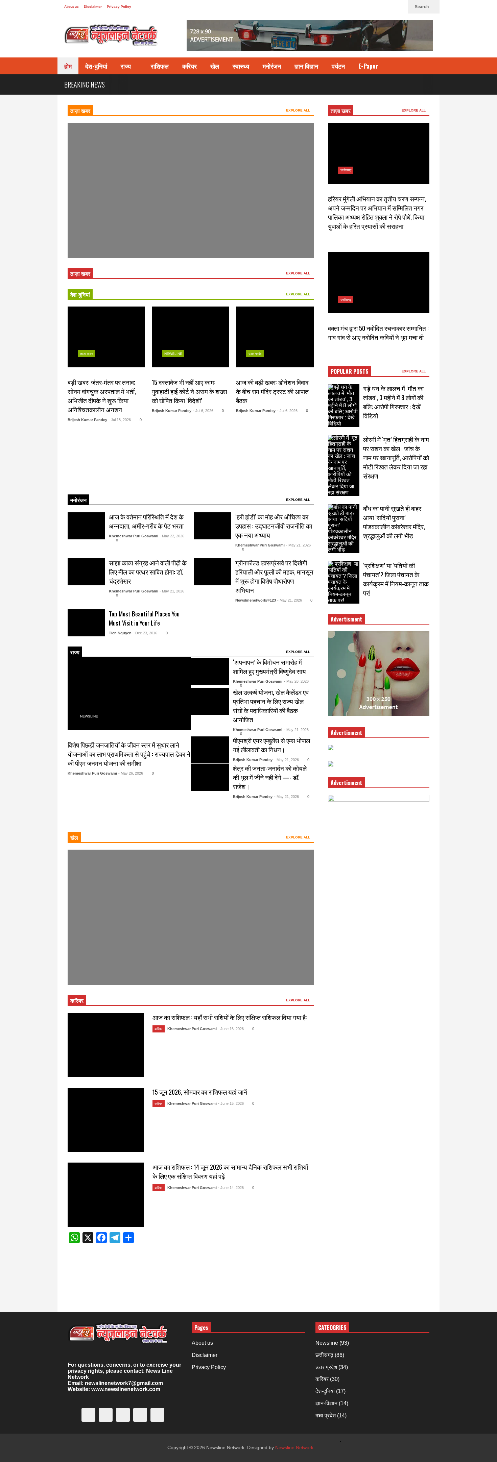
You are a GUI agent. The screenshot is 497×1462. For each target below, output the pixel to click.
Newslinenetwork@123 (255, 600)
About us (71, 6)
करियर (189, 66)
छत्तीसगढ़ (345, 170)
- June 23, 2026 (116, 236)
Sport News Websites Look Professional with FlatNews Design (150, 952)
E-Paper (368, 66)
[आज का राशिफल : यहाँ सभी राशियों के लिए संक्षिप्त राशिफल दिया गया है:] (106, 1045)
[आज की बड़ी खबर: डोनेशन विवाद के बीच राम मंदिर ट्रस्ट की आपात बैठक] (274, 337)
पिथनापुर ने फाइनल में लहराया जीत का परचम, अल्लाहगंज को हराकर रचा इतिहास (165, 225)
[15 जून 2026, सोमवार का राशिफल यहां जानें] (106, 1120)
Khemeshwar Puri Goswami (133, 536)
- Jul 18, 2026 (120, 420)
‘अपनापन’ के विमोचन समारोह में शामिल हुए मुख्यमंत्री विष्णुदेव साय (269, 666)
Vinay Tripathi (90, 236)
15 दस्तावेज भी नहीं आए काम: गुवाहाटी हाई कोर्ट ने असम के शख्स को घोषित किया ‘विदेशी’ (189, 391)
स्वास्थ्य (241, 66)
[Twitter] (334, 7)
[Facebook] (345, 7)
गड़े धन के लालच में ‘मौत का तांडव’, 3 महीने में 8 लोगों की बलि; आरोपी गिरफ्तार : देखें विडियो (393, 402)
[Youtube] (388, 7)
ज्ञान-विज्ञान (326, 1403)
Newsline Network (294, 1447)
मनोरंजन (272, 66)
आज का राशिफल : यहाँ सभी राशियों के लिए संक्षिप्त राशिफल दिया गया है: (229, 1017)
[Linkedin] (399, 7)
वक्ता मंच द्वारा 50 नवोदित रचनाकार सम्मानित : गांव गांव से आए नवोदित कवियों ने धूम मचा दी (378, 332)
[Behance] (378, 7)
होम (68, 66)
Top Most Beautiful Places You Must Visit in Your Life (144, 618)
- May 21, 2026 (298, 545)
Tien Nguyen (120, 633)
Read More (92, 480)
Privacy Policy (119, 6)
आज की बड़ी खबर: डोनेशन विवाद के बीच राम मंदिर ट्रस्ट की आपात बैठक (272, 391)
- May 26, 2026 (130, 773)
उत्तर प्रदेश (255, 354)
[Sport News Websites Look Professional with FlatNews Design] (191, 917)
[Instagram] (367, 7)
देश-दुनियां (96, 66)
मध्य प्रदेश (325, 1415)
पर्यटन (338, 66)
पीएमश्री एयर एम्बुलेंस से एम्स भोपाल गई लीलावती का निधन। (271, 745)
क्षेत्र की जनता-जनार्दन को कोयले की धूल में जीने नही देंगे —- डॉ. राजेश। (270, 777)
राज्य (127, 66)
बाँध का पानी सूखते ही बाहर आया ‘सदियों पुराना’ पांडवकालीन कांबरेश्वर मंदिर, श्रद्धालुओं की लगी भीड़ (394, 522)
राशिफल (160, 66)
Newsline (89, 215)
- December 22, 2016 (119, 962)
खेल (214, 66)
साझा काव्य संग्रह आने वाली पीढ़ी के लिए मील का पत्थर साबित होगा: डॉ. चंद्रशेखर (148, 571)
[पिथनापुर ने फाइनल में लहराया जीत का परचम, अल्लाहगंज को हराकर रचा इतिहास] (191, 190)
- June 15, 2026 (231, 1103)
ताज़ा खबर (80, 110)
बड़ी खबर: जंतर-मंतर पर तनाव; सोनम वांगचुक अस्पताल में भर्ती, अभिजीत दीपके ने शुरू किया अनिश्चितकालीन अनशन (102, 395)
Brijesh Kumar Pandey (87, 420)
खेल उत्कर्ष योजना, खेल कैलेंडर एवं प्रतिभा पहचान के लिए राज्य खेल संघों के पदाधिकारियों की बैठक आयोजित (271, 705)
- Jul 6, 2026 (203, 411)
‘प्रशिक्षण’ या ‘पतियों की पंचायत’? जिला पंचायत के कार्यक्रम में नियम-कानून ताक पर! (396, 579)
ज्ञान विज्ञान (306, 66)
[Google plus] (356, 7)
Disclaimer (93, 6)
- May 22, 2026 (172, 536)
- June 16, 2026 (231, 1029)
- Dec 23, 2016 (145, 633)
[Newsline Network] (111, 37)
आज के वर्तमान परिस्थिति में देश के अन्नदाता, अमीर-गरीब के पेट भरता (146, 521)
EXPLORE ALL (298, 110)
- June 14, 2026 (231, 1188)
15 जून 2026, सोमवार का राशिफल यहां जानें (199, 1091)
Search (422, 6)
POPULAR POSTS (350, 371)
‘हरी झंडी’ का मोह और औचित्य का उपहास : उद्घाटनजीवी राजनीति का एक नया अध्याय (273, 525)
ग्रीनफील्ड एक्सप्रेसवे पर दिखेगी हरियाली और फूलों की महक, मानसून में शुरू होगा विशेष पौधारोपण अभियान (274, 576)
